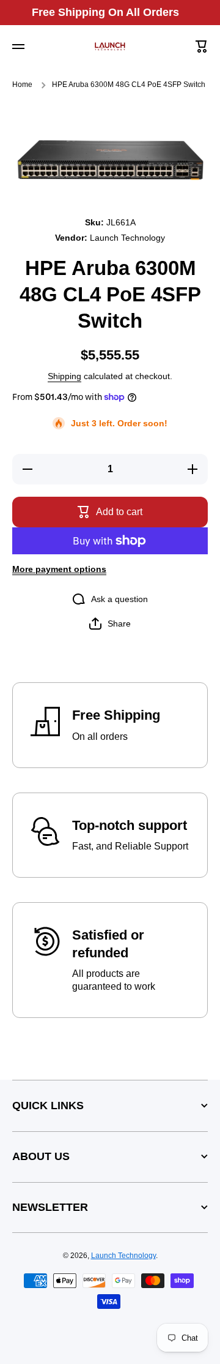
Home (22, 84)
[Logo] (110, 46)
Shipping (64, 376)
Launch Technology (123, 1255)
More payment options (59, 569)
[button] (202, 46)
